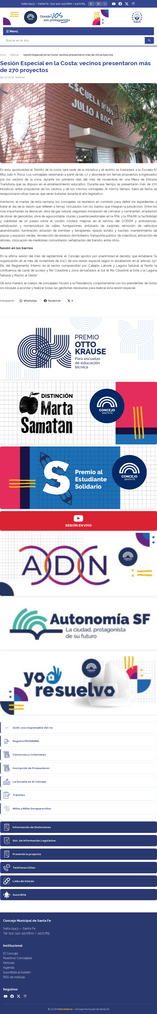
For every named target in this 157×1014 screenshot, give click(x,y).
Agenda (8, 967)
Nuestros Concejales (17, 958)
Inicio (3, 54)
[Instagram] (133, 3)
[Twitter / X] (126, 3)
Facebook (54, 300)
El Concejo (10, 953)
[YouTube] (113, 3)
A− (91, 3)
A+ (98, 3)
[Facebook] (120, 3)
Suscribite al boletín (17, 972)
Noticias (14, 54)
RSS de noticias (14, 977)
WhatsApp (30, 300)
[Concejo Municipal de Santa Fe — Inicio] (78, 17)
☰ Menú (12, 31)
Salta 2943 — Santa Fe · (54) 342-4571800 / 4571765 (53, 3)
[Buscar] (149, 40)
